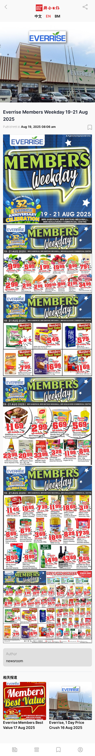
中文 (38, 16)
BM (57, 16)
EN (48, 16)
